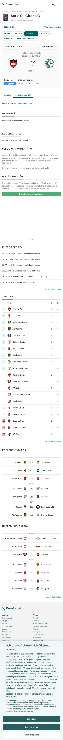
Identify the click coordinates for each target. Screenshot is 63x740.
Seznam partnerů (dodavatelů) (20, 712)
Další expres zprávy (52, 289)
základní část (27, 53)
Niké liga (5, 634)
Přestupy (8, 38)
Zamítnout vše (31, 727)
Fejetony (36, 629)
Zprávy (7, 33)
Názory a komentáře (40, 626)
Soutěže (7, 11)
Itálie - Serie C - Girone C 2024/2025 (24, 11)
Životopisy (36, 632)
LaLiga (4, 621)
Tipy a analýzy (38, 640)
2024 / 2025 (9, 27)
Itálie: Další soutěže (25, 38)
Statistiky (45, 33)
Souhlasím (31, 719)
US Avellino (47, 46)
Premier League (7, 618)
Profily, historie (38, 634)
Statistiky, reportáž (23, 95)
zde (47, 189)
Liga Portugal (6, 637)
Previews (36, 621)
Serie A (4, 623)
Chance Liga (6, 632)
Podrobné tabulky (53, 442)
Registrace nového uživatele (31, 194)
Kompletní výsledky (52, 597)
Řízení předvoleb (31, 735)
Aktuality (36, 618)
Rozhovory (37, 637)
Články (35, 615)
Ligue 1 (4, 629)
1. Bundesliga (7, 626)
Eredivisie (5, 640)
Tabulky (18, 33)
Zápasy (41, 11)
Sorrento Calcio (14, 46)
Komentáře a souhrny (40, 623)
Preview (7, 95)
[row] (31, 309)
